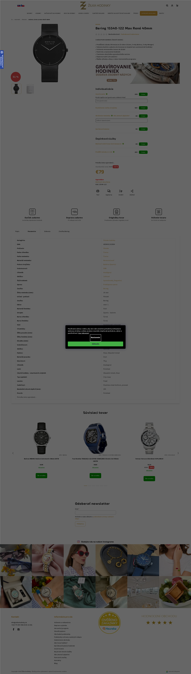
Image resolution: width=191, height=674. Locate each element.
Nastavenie (95, 337)
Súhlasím (95, 344)
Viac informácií (83, 333)
